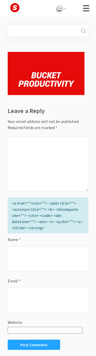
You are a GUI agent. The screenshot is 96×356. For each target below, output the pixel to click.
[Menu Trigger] (86, 8)
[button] (60, 9)
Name (14, 239)
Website (15, 322)
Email (14, 280)
